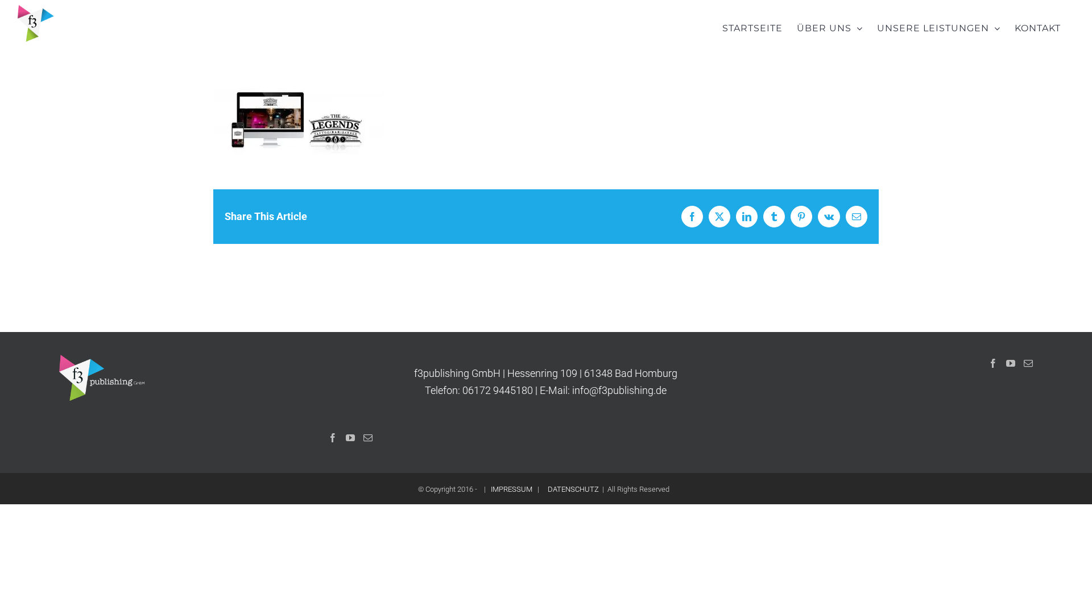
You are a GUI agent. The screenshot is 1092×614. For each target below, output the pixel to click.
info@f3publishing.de (619, 390)
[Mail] (368, 437)
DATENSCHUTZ (573, 489)
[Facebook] (332, 437)
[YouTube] (350, 437)
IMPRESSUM (511, 489)
